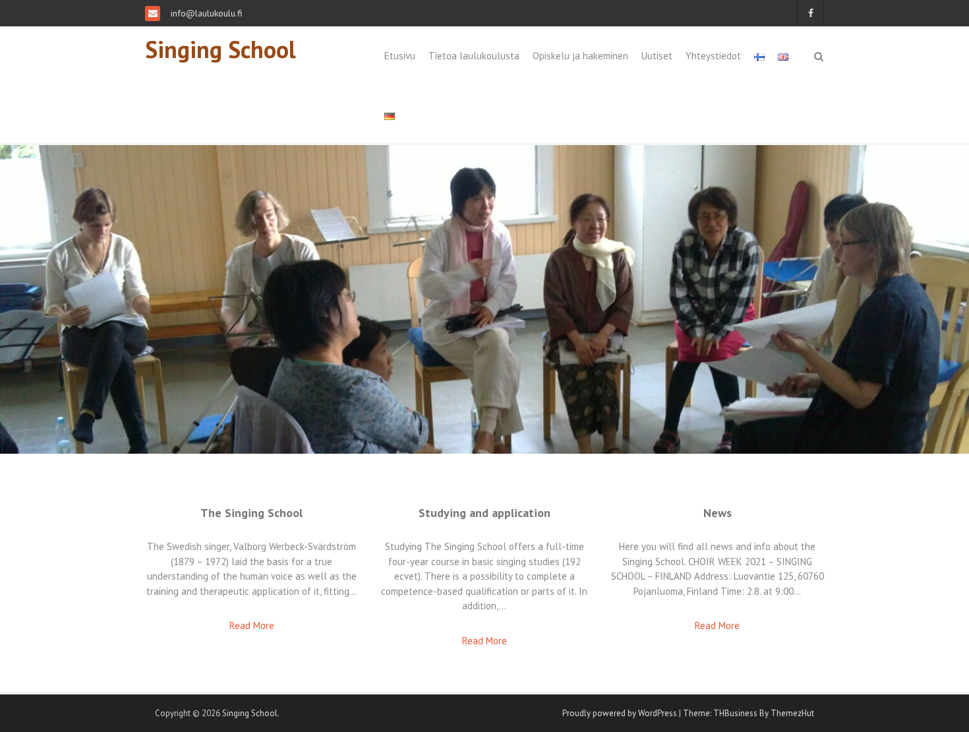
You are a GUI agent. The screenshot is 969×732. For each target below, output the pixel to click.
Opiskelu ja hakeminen (580, 55)
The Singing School (251, 512)
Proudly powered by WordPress (619, 713)
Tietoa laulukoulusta (473, 55)
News (717, 512)
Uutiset (656, 55)
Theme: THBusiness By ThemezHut (748, 713)
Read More (251, 625)
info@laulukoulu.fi (205, 13)
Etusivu (399, 55)
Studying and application (484, 512)
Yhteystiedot (713, 55)
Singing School (220, 49)
